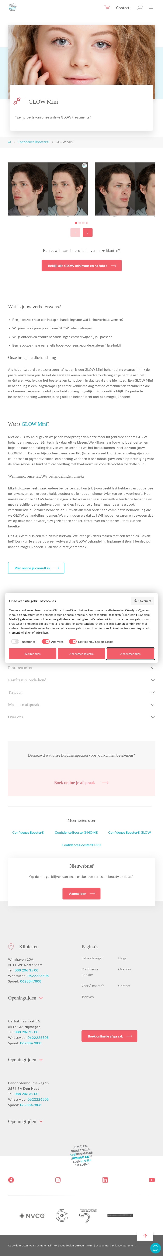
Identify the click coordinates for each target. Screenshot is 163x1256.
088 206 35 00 (26, 970)
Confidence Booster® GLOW (129, 832)
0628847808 (30, 981)
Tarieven (88, 997)
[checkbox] (23, 641)
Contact (122, 7)
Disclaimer (103, 1245)
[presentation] (75, 232)
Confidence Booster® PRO (81, 845)
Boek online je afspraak (74, 782)
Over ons (125, 969)
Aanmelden (77, 893)
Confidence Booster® (33, 142)
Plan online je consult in (32, 568)
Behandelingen (92, 958)
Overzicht (144, 601)
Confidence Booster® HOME (76, 832)
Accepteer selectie (81, 653)
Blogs (122, 958)
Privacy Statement (124, 1245)
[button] (76, 223)
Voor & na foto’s (93, 986)
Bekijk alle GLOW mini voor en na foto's (77, 266)
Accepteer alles (130, 653)
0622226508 (38, 976)
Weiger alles (32, 653)
